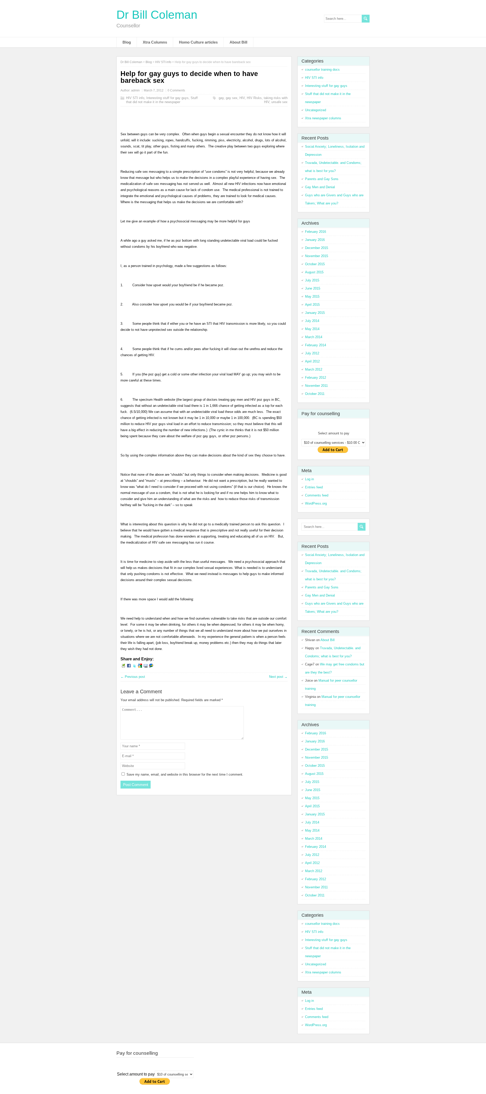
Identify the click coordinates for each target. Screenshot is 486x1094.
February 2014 (315, 345)
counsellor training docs (322, 69)
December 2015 (316, 248)
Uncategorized (315, 110)
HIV (242, 98)
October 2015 (315, 264)
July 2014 (312, 321)
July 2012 (312, 353)
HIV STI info (135, 98)
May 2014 (312, 329)
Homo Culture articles (198, 42)
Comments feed (316, 495)
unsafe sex (279, 102)
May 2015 (312, 296)
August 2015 (314, 272)
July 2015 (312, 280)
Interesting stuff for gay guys (167, 98)
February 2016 (315, 232)
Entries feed (314, 487)
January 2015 (315, 313)
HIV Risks (254, 98)
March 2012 (313, 369)
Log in (309, 479)
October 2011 (315, 394)
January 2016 (315, 240)
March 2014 (313, 337)
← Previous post (132, 677)
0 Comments (176, 90)
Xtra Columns (155, 42)
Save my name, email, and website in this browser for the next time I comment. (185, 774)
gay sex (231, 98)
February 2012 (315, 377)
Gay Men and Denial (320, 187)
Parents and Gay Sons (321, 179)
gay (221, 98)
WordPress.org (316, 503)
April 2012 (312, 361)
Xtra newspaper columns (323, 118)
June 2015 (312, 288)
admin (135, 90)
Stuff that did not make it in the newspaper (162, 100)
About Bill (238, 42)
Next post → (278, 677)
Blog (127, 42)
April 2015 (312, 304)
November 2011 (316, 386)
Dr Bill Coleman (156, 14)
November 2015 (316, 256)
